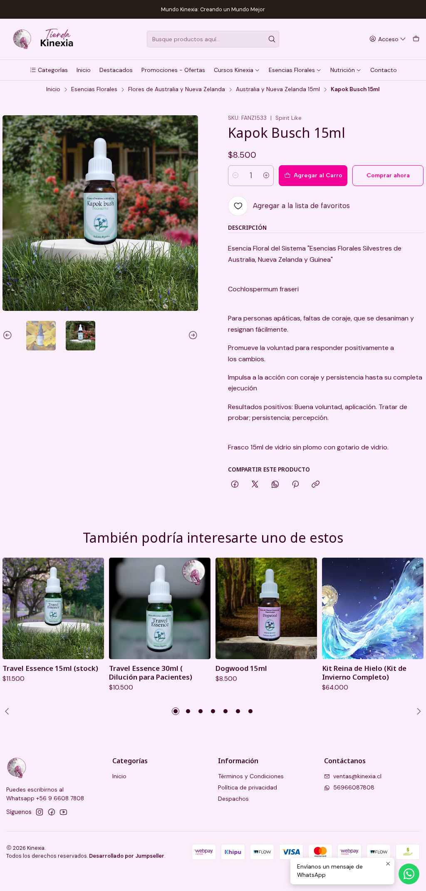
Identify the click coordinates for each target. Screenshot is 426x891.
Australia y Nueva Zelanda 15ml (278, 89)
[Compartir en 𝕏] (255, 484)
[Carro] (416, 39)
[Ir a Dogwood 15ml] (266, 608)
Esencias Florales (94, 89)
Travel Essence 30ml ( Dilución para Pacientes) (150, 672)
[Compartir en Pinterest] (295, 484)
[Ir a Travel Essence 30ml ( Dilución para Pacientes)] (160, 608)
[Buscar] (272, 39)
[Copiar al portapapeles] (315, 484)
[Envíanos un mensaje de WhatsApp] (409, 874)
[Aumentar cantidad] (266, 176)
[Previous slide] (8, 335)
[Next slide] (192, 335)
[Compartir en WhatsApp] (275, 484)
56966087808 (353, 787)
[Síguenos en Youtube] (63, 812)
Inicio (53, 89)
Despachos (233, 798)
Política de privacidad (247, 787)
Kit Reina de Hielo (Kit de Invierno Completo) (364, 672)
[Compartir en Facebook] (235, 484)
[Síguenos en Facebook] (51, 812)
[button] (49, 70)
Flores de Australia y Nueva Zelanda (176, 89)
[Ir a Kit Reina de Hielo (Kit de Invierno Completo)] (373, 608)
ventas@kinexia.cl (357, 776)
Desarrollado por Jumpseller (126, 855)
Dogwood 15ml (241, 668)
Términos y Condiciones (251, 776)
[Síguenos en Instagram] (39, 812)
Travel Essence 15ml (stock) (50, 668)
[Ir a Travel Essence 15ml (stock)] (53, 608)
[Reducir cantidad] (235, 176)
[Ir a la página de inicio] (42, 39)
